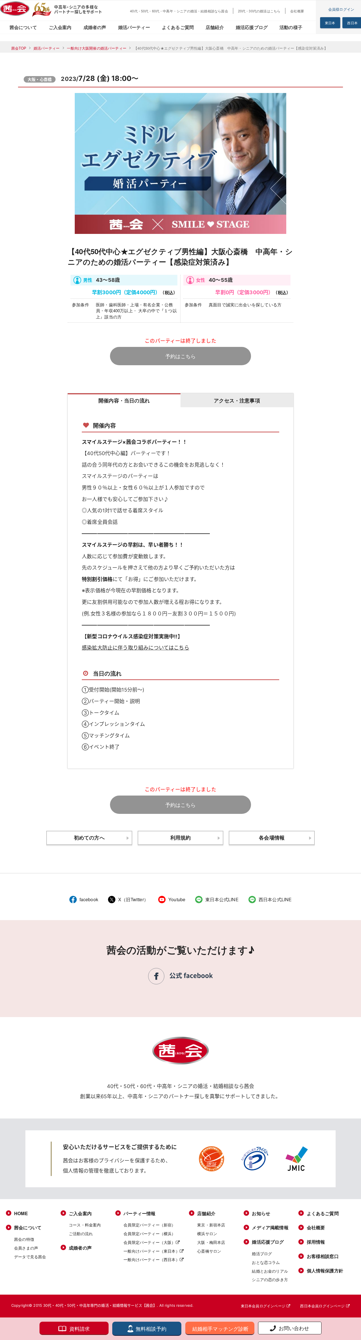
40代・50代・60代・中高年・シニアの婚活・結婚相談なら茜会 (179, 10)
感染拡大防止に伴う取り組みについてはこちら (135, 648)
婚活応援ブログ (252, 27)
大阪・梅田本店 (211, 1242)
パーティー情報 (139, 1213)
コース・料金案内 (85, 1225)
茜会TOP (18, 48)
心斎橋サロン (209, 1251)
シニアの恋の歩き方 (270, 1279)
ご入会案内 (60, 27)
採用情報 (316, 1242)
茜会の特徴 (24, 1239)
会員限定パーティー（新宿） (149, 1225)
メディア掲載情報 (270, 1227)
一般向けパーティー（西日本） (152, 1259)
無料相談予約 (151, 1328)
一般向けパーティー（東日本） (152, 1251)
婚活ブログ (262, 1253)
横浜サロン (207, 1233)
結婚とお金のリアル (270, 1271)
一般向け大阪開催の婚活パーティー (96, 48)
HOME (21, 1213)
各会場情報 (272, 837)
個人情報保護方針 (325, 1271)
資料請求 (79, 1328)
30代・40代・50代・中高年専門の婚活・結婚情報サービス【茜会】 (100, 1305)
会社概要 (297, 10)
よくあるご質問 (178, 27)
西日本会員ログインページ (323, 1305)
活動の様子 (290, 27)
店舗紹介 (215, 27)
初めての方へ (89, 837)
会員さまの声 (26, 1248)
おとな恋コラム (266, 1262)
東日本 (330, 22)
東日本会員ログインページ (264, 1305)
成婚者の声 (94, 27)
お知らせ (261, 1213)
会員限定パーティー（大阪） (149, 1242)
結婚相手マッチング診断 (220, 1328)
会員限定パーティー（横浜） (149, 1233)
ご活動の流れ (81, 1233)
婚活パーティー (134, 27)
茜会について (23, 27)
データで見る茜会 (30, 1256)
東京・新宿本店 (211, 1225)
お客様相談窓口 (323, 1256)
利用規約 (180, 837)
